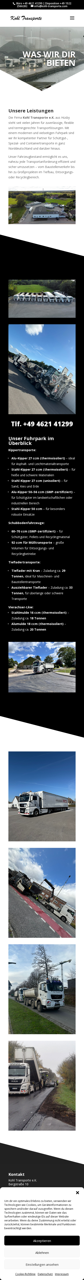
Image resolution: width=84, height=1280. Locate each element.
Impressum (62, 1274)
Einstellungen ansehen (42, 1264)
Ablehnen (42, 1252)
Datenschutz (45, 1274)
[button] (77, 1193)
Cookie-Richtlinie (25, 1274)
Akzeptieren (42, 1240)
